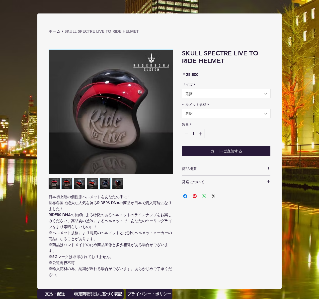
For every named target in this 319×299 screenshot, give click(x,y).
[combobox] (226, 94)
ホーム (55, 31)
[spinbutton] (193, 133)
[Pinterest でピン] (195, 196)
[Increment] (201, 133)
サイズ (188, 84)
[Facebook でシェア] (185, 196)
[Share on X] (214, 196)
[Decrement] (186, 133)
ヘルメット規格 (195, 104)
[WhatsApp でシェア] (204, 196)
